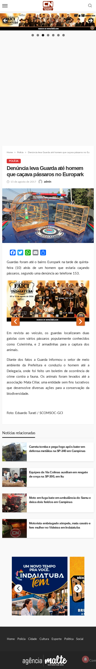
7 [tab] (63, 35)
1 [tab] (32, 35)
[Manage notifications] (85, 659)
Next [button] (90, 21)
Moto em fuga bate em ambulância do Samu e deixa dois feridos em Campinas (60, 500)
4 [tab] (48, 35)
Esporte (57, 639)
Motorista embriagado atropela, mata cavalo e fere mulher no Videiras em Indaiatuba (59, 525)
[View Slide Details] (48, 21)
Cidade (32, 639)
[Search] (90, 6)
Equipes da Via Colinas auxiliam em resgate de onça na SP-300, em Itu (58, 474)
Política (68, 639)
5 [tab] (53, 35)
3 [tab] (43, 35)
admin (47, 181)
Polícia (14, 161)
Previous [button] (5, 21)
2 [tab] (38, 35)
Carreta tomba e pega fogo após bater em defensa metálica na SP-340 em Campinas (57, 449)
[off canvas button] (5, 6)
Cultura (44, 639)
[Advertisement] (48, 87)
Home (11, 639)
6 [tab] (58, 35)
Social (79, 639)
